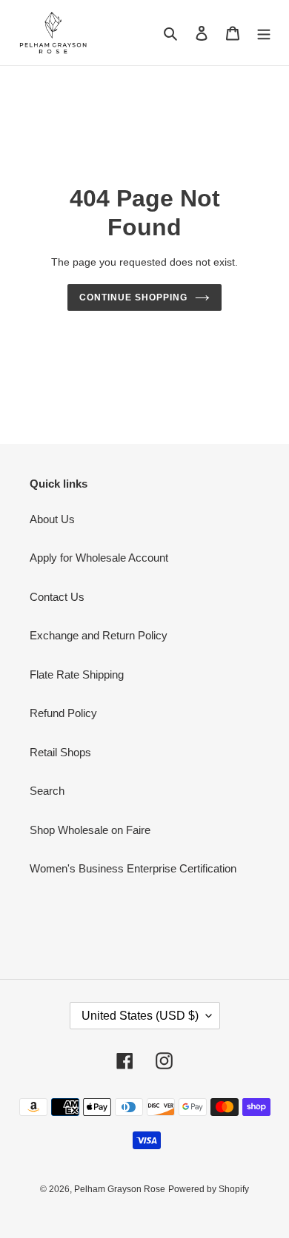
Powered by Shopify (208, 1189)
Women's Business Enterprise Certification (133, 868)
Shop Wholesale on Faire (90, 830)
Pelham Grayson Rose (119, 1189)
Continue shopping (133, 297)
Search (47, 790)
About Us (52, 519)
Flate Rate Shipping (77, 674)
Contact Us (57, 597)
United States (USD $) (140, 1015)
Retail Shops (60, 752)
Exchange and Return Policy (98, 635)
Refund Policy (63, 713)
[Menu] (263, 33)
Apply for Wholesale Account (99, 557)
